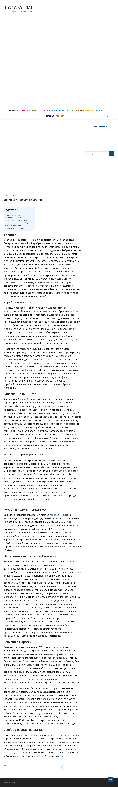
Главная (11, 110)
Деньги (89, 110)
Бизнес (35, 110)
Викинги (9, 212)
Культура (46, 110)
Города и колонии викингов (16, 220)
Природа (60, 116)
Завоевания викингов (14, 218)
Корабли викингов (13, 215)
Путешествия (23, 110)
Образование (58, 110)
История (80, 110)
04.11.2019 (8, 204)
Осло (61, 756)
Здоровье (49, 116)
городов (55, 514)
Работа (98, 110)
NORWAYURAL (19, 7)
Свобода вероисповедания (16, 228)
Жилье (70, 110)
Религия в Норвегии (13, 225)
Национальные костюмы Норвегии (19, 223)
